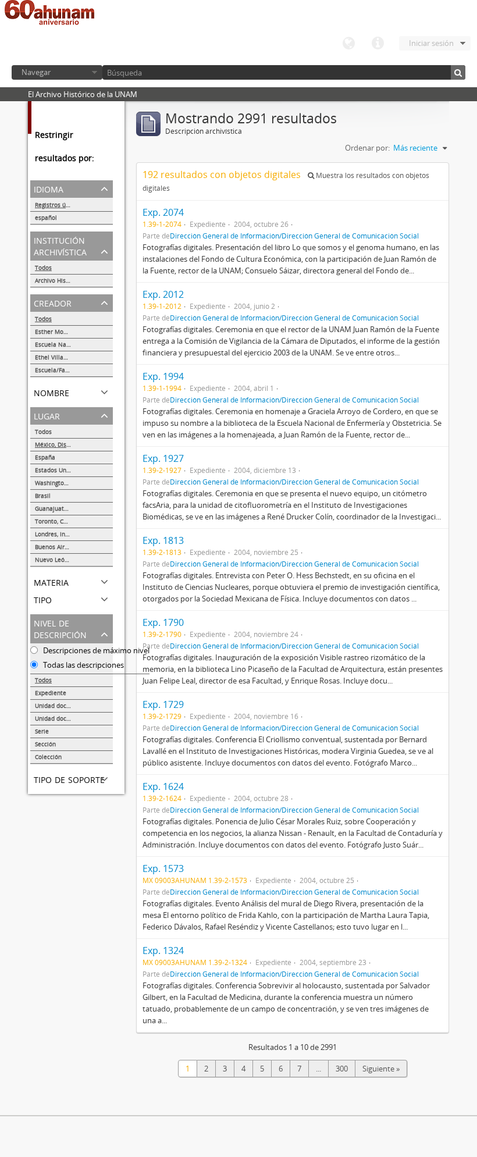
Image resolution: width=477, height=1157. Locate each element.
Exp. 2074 (163, 212)
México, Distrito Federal (68, 444)
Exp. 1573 (163, 868)
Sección (45, 744)
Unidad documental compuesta (74, 718)
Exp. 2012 (163, 294)
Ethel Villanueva (57, 357)
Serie (42, 731)
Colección (48, 757)
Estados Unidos (56, 470)
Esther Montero (57, 331)
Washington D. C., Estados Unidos (74, 483)
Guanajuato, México (62, 508)
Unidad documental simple (72, 706)
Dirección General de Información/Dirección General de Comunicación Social (294, 235)
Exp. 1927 (163, 458)
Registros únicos (57, 205)
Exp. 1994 (163, 376)
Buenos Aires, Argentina (68, 547)
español (46, 217)
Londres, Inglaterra (61, 534)
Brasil (43, 496)
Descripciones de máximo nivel (95, 650)
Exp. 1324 (163, 950)
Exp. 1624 (163, 786)
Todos (43, 268)
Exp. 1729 (163, 704)
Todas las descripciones (82, 665)
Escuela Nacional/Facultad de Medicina (74, 344)
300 (342, 1068)
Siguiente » (381, 1068)
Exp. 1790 (163, 622)
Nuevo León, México (63, 560)
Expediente (50, 693)
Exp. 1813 (163, 540)
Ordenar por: (367, 148)
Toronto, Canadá (58, 521)
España (45, 457)
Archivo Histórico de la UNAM (74, 280)
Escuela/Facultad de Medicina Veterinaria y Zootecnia (74, 370)
